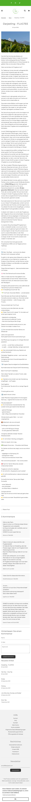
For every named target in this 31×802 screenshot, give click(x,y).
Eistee (3, 679)
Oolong (3, 686)
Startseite (3, 17)
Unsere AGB (15, 749)
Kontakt (15, 723)
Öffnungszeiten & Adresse (15, 734)
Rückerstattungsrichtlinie (15, 732)
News (10, 17)
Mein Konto (15, 725)
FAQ (15, 720)
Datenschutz (15, 754)
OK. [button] (15, 799)
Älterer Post (6, 509)
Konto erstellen (15, 727)
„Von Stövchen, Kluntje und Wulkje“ (11, 693)
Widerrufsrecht (15, 747)
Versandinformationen (15, 745)
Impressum (15, 751)
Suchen (15, 718)
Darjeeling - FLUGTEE (7, 665)
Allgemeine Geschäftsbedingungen (15, 729)
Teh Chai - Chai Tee (6, 672)
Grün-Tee (4, 700)
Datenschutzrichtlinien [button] (9, 795)
